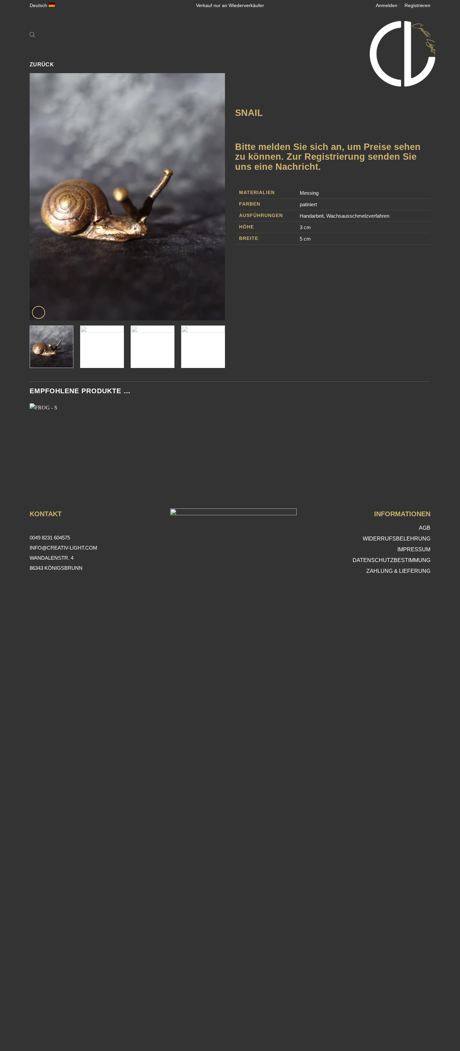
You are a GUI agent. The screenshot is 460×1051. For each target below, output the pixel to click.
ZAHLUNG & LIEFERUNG (398, 571)
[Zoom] (38, 312)
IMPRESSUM (413, 549)
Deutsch (38, 5)
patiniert (308, 204)
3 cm (305, 227)
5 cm (305, 239)
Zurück (42, 64)
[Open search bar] (32, 34)
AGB (424, 528)
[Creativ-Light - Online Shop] (230, 54)
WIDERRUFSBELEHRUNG (396, 539)
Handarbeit (312, 216)
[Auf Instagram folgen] (230, 1029)
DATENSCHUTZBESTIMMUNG (391, 560)
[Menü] (45, 34)
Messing (309, 193)
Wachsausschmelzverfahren (357, 216)
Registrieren (417, 5)
